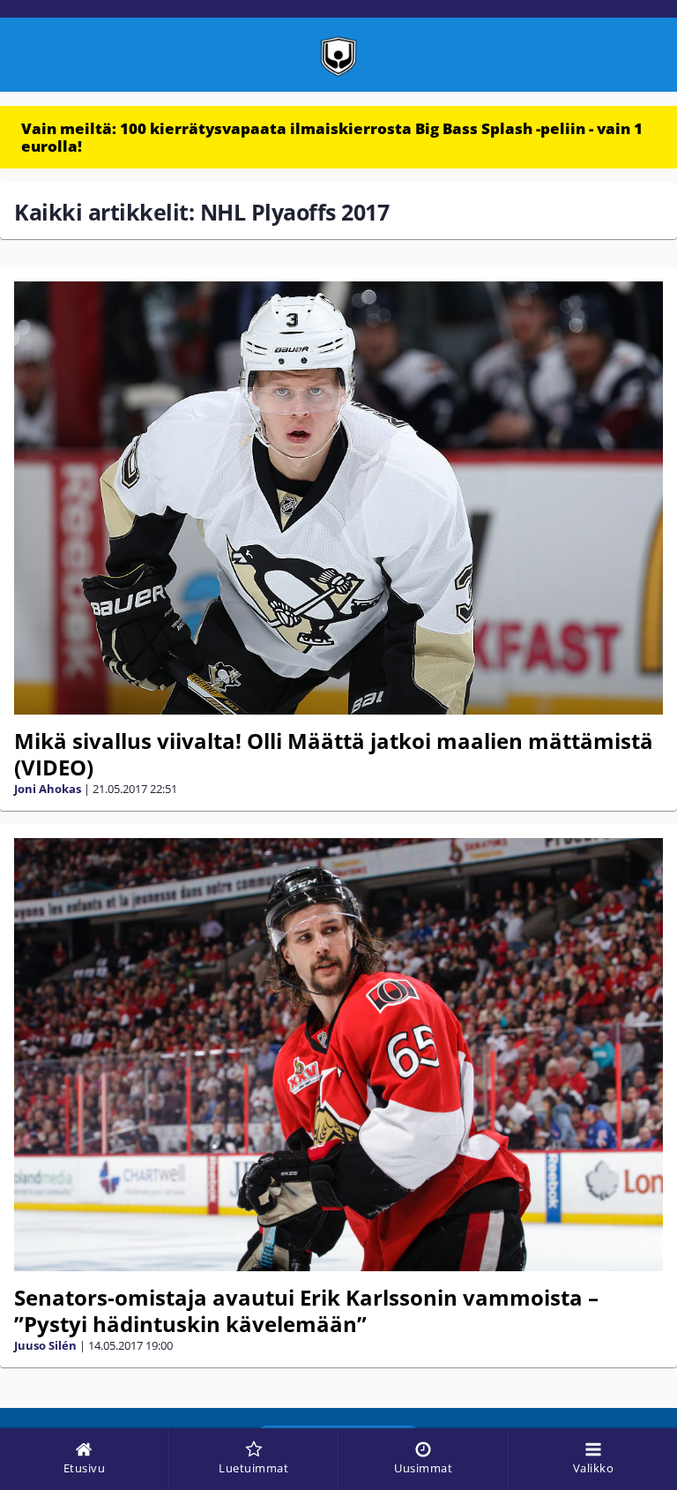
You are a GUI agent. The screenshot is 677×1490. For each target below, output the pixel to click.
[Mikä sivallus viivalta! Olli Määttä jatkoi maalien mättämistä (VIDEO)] (338, 498)
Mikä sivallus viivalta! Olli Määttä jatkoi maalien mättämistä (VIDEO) (333, 754)
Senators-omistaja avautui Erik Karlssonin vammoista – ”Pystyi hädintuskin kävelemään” (306, 1310)
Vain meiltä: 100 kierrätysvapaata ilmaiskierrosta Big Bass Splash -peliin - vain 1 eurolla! (332, 137)
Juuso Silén (45, 1345)
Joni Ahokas (47, 789)
